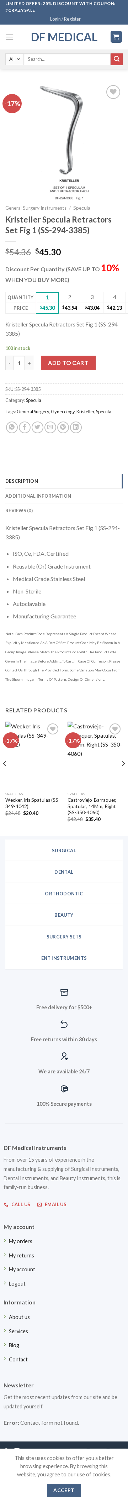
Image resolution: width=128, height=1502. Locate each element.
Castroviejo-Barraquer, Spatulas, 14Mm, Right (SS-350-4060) (92, 806)
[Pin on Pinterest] (63, 427)
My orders (20, 1241)
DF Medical (64, 37)
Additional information (38, 496)
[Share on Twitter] (37, 427)
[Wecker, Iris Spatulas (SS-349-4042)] (32, 755)
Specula (81, 208)
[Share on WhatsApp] (12, 427)
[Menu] (9, 37)
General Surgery (33, 411)
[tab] (64, 481)
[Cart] (116, 37)
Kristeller (85, 411)
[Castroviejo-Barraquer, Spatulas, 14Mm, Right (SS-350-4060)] (95, 755)
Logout (17, 1284)
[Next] (123, 778)
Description (21, 481)
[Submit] (117, 59)
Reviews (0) (19, 510)
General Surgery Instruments (35, 208)
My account (22, 1269)
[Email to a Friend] (50, 427)
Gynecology (63, 411)
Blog (14, 1345)
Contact (18, 1359)
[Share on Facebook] (25, 427)
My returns (21, 1255)
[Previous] (5, 778)
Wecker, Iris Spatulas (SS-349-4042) (32, 803)
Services (18, 1331)
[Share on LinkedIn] (76, 427)
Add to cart (68, 362)
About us (19, 1317)
